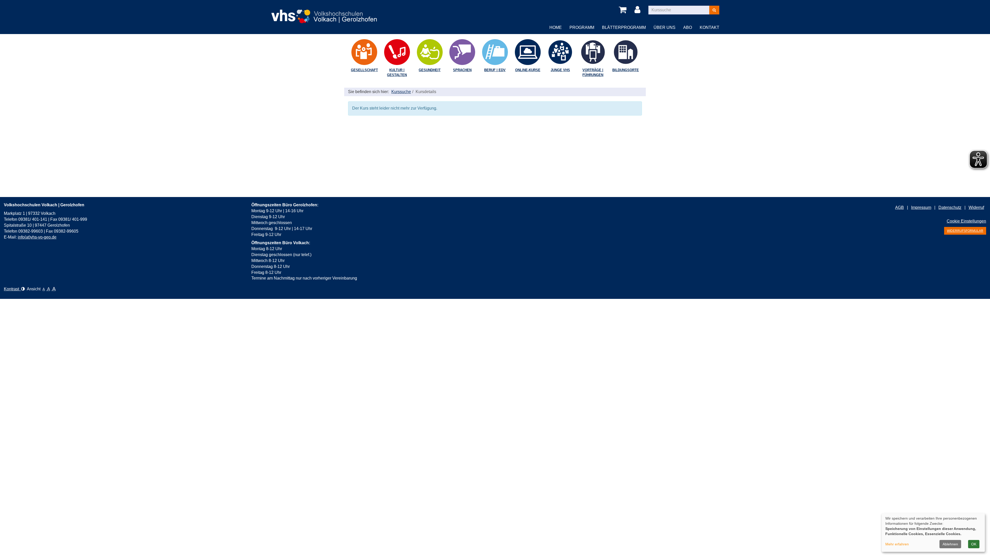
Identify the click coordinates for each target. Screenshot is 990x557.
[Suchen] (714, 10)
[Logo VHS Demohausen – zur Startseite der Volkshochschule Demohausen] (325, 12)
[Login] (638, 10)
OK (973, 544)
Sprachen (462, 70)
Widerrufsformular (965, 231)
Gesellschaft (364, 70)
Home (555, 27)
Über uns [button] (664, 27)
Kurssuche (401, 91)
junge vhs (560, 70)
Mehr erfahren (897, 544)
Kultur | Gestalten (397, 72)
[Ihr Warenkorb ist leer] (623, 10)
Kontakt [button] (709, 27)
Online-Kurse (527, 70)
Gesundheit (430, 70)
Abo (687, 27)
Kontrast (12, 289)
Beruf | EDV (495, 70)
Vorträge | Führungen (592, 72)
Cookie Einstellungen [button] (966, 221)
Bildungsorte (625, 70)
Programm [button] (582, 27)
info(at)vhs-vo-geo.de (37, 237)
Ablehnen (950, 544)
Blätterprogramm (624, 27)
